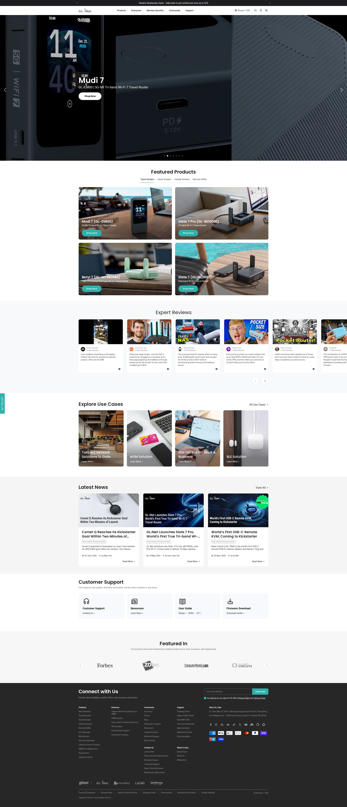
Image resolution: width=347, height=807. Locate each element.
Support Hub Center (185, 715)
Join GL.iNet (149, 752)
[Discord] (251, 725)
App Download (183, 728)
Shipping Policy (149, 793)
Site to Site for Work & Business (124, 722)
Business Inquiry (151, 760)
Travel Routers (85, 715)
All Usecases (116, 726)
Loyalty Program (151, 732)
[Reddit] (228, 725)
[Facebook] (210, 725)
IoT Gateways (84, 732)
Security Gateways (87, 740)
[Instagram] (216, 725)
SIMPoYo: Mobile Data (88, 749)
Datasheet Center (184, 732)
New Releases (85, 711)
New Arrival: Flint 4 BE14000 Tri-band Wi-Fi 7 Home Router (146, 3)
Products (121, 10)
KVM (190, 613)
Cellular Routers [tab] (181, 179)
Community (174, 10)
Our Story (148, 711)
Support (189, 10)
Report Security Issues (153, 768)
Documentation (183, 736)
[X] (240, 725)
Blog (146, 720)
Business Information (187, 793)
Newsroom (149, 728)
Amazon (180, 756)
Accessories (84, 753)
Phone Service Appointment (156, 756)
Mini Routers (84, 736)
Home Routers (85, 720)
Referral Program (151, 736)
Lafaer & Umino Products (89, 745)
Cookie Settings (208, 793)
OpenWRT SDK (183, 720)
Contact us (88, 613)
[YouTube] (246, 725)
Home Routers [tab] (164, 179)
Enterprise (136, 10)
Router (182, 613)
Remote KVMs (85, 728)
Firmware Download (185, 724)
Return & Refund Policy (127, 793)
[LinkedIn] (222, 725)
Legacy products (86, 757)
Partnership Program (120, 730)
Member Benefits (155, 10)
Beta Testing (149, 740)
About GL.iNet (215, 707)
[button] (164, 155)
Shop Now (91, 233)
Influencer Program (152, 724)
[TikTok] (234, 725)
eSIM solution (117, 718)
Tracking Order (183, 711)
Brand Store (182, 752)
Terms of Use (259, 698)
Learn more (136, 613)
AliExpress (181, 760)
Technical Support (152, 764)
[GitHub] (257, 725)
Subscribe (260, 691)
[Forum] (263, 725)
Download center (234, 613)
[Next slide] (270, 3)
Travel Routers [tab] (147, 179)
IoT (198, 613)
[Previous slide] (77, 3)
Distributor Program (119, 735)
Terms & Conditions (87, 793)
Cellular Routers (85, 724)
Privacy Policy (244, 698)
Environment (166, 793)
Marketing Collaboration (154, 772)
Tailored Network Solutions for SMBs (124, 712)
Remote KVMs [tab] (200, 179)
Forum (147, 715)
